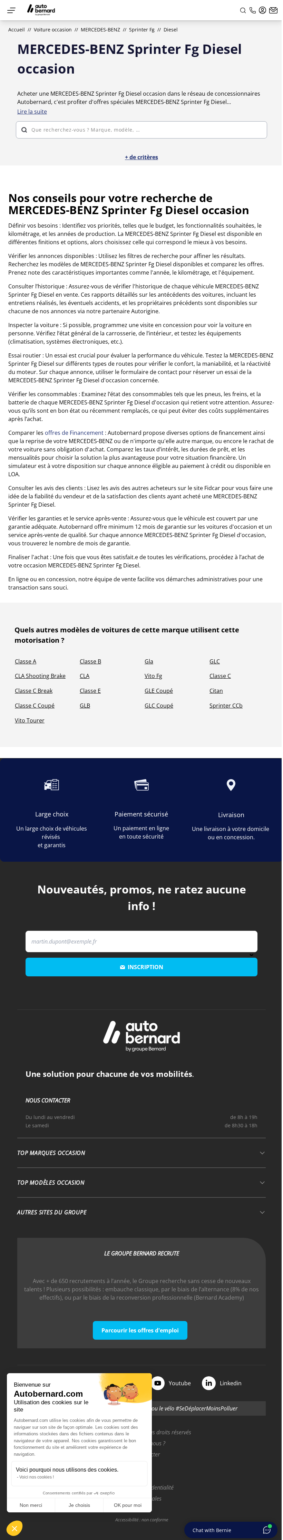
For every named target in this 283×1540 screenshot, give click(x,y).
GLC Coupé (159, 705)
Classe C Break (33, 691)
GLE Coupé (159, 691)
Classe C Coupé (35, 705)
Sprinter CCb (226, 705)
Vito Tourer (30, 720)
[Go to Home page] (41, 10)
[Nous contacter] (273, 10)
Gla (149, 661)
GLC (214, 661)
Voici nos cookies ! (36, 1477)
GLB (85, 705)
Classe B (90, 661)
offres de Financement (74, 433)
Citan (216, 691)
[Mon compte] (262, 10)
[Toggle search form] (243, 10)
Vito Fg (153, 676)
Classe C (220, 676)
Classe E (90, 691)
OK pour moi (128, 1505)
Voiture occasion (53, 29)
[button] (14, 1528)
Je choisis (79, 1505)
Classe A (25, 661)
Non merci (31, 1505)
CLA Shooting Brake (40, 676)
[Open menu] (11, 10)
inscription (145, 967)
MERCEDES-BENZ (100, 29)
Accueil (16, 29)
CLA (84, 676)
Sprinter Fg (142, 29)
